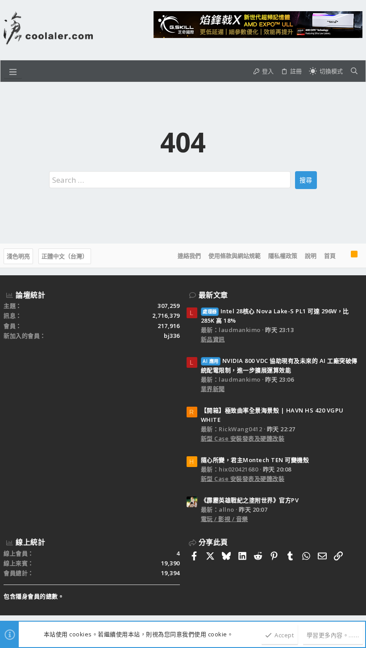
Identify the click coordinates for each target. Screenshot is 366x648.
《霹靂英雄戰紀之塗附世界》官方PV (250, 500)
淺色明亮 (18, 256)
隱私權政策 (282, 256)
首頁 (330, 256)
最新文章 (213, 295)
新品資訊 (213, 339)
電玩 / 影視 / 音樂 (224, 519)
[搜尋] (354, 71)
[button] (13, 71)
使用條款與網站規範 (234, 256)
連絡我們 (189, 256)
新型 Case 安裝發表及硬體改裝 (243, 438)
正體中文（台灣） (65, 256)
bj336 (172, 336)
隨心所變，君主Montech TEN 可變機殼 (255, 460)
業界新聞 (213, 389)
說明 (310, 256)
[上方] (343, 255)
